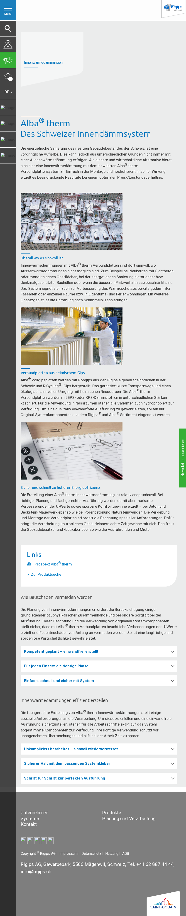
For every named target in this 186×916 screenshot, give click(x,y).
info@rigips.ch (36, 871)
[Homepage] (173, 9)
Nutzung (112, 853)
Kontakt (29, 824)
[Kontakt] (7, 43)
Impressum (68, 853)
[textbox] (58, 824)
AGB (125, 853)
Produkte (111, 812)
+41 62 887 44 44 (155, 864)
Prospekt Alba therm (53, 564)
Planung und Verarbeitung (129, 818)
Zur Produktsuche (46, 574)
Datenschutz (91, 853)
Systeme (30, 818)
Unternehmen (34, 812)
